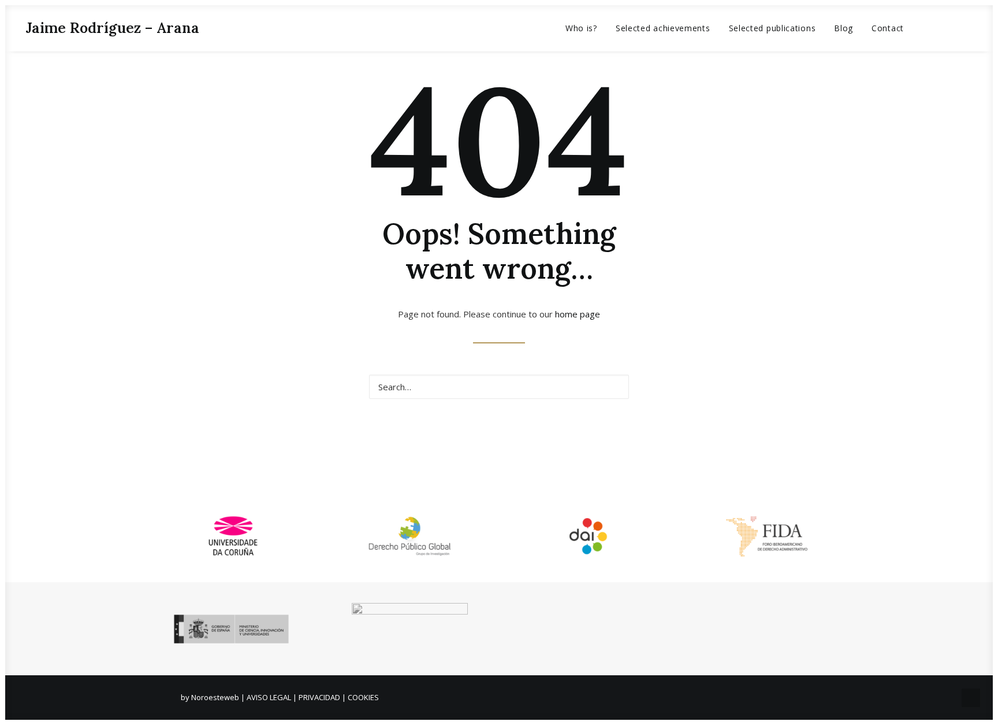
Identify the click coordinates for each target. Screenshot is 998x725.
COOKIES (363, 697)
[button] (932, 28)
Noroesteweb (216, 697)
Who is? (581, 28)
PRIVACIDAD (319, 697)
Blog (843, 28)
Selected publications (772, 28)
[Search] (499, 387)
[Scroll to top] (971, 696)
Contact (888, 28)
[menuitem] (581, 28)
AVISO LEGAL (269, 697)
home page (577, 314)
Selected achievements (663, 28)
